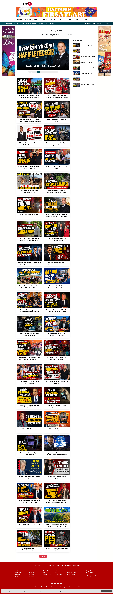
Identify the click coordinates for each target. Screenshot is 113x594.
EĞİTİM (45, 19)
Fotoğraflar (98, 23)
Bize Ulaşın (77, 565)
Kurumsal (68, 565)
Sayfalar (57, 572)
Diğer (85, 19)
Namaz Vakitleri (71, 574)
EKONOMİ (28, 19)
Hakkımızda (60, 565)
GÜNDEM (20, 19)
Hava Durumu (58, 574)
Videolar (89, 23)
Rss (44, 565)
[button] (15, 24)
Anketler (45, 572)
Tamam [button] (106, 591)
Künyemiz (51, 565)
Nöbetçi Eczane (47, 574)
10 (56, 72)
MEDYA (78, 19)
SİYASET (36, 19)
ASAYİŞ (70, 19)
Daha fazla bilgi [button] (69, 591)
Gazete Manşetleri (71, 572)
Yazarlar (107, 23)
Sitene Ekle (37, 565)
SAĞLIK (53, 19)
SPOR (61, 19)
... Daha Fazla (43, 556)
